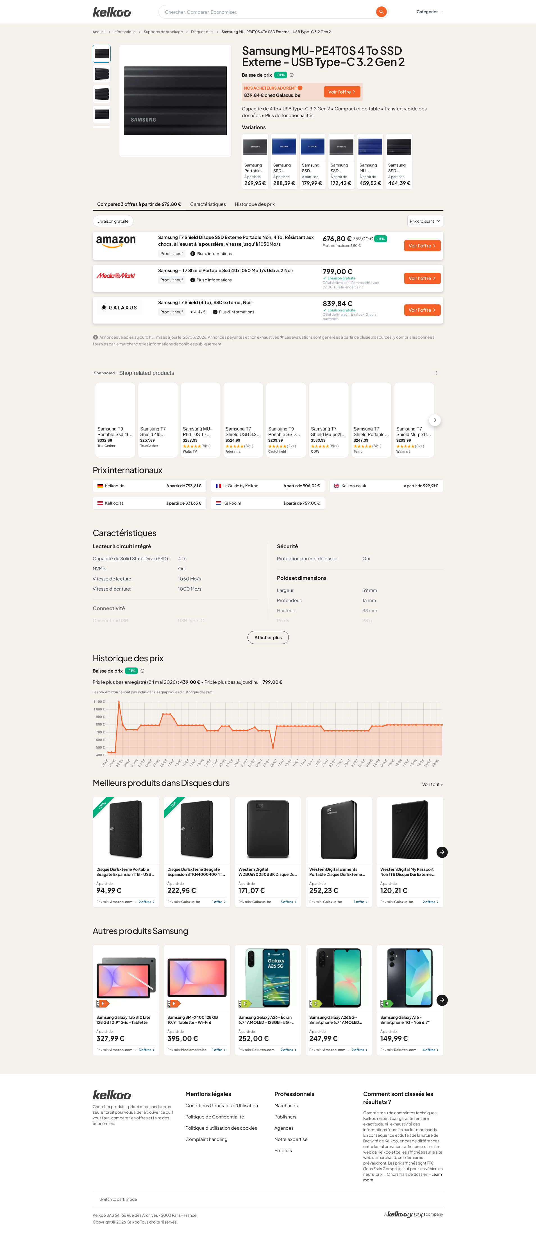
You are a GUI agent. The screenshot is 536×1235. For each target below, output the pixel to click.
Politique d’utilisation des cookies (221, 1128)
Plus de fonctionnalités (289, 115)
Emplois (283, 1150)
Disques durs (202, 31)
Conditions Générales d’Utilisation (221, 1105)
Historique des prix (255, 204)
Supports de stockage (163, 31)
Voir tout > (432, 784)
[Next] (442, 852)
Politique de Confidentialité (214, 1117)
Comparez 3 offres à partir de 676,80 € (139, 204)
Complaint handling (206, 1139)
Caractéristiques (208, 204)
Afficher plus (268, 637)
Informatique (124, 31)
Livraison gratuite (113, 221)
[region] (342, 161)
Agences (284, 1128)
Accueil (99, 31)
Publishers (285, 1117)
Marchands (286, 1105)
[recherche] (381, 11)
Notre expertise (291, 1139)
